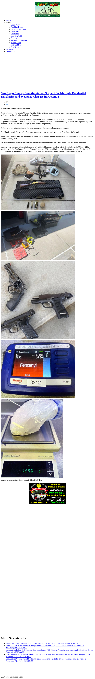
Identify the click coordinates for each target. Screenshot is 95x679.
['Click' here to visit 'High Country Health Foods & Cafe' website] (47, 9)
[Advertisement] (47, 72)
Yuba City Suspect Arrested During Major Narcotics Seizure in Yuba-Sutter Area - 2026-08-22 (43, 643)
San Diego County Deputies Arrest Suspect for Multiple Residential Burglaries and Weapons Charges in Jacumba (43, 95)
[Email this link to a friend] (7, 104)
